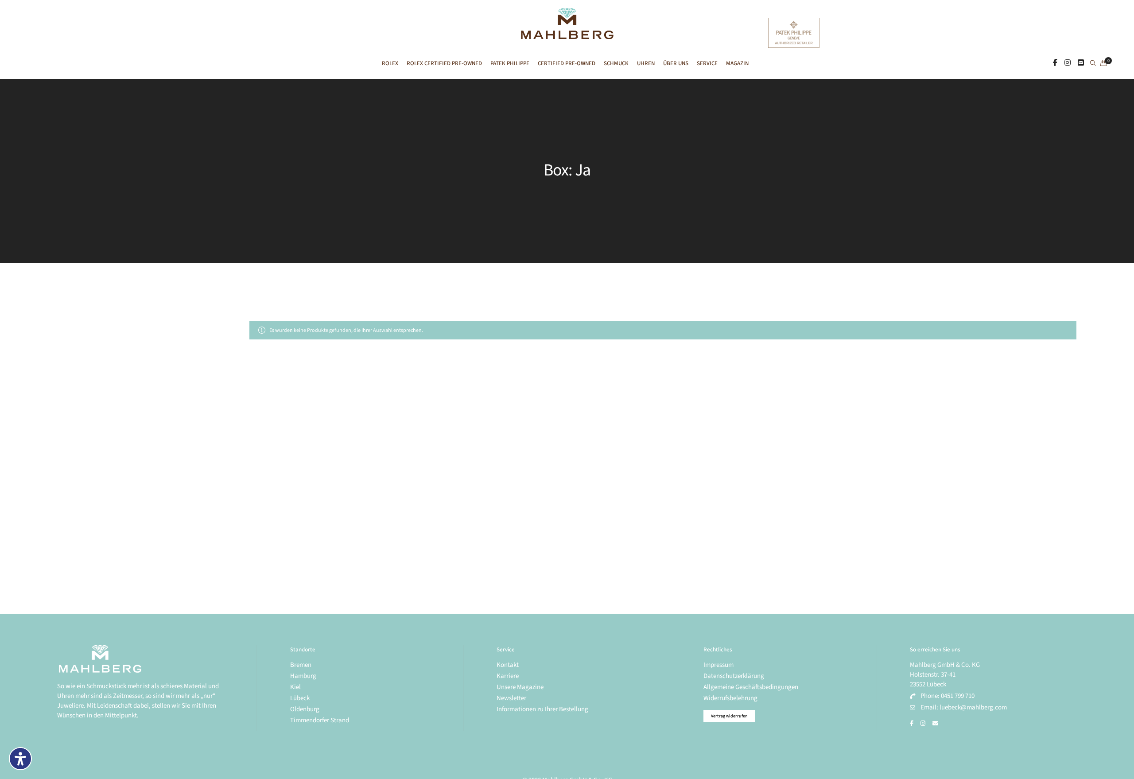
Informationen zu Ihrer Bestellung (542, 709)
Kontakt (508, 665)
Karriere (508, 676)
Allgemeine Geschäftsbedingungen (750, 687)
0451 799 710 (958, 696)
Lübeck (300, 698)
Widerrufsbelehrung (730, 698)
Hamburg (303, 676)
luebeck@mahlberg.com (973, 707)
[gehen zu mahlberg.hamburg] (1055, 63)
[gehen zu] (1093, 64)
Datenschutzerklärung (733, 676)
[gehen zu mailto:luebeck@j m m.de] (935, 723)
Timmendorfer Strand (319, 720)
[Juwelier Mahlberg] (567, 34)
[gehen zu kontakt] (1080, 63)
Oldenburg (304, 709)
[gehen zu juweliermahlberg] (1067, 63)
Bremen (300, 665)
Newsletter (511, 698)
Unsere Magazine (520, 687)
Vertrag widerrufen (729, 716)
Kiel (295, 687)
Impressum (718, 665)
